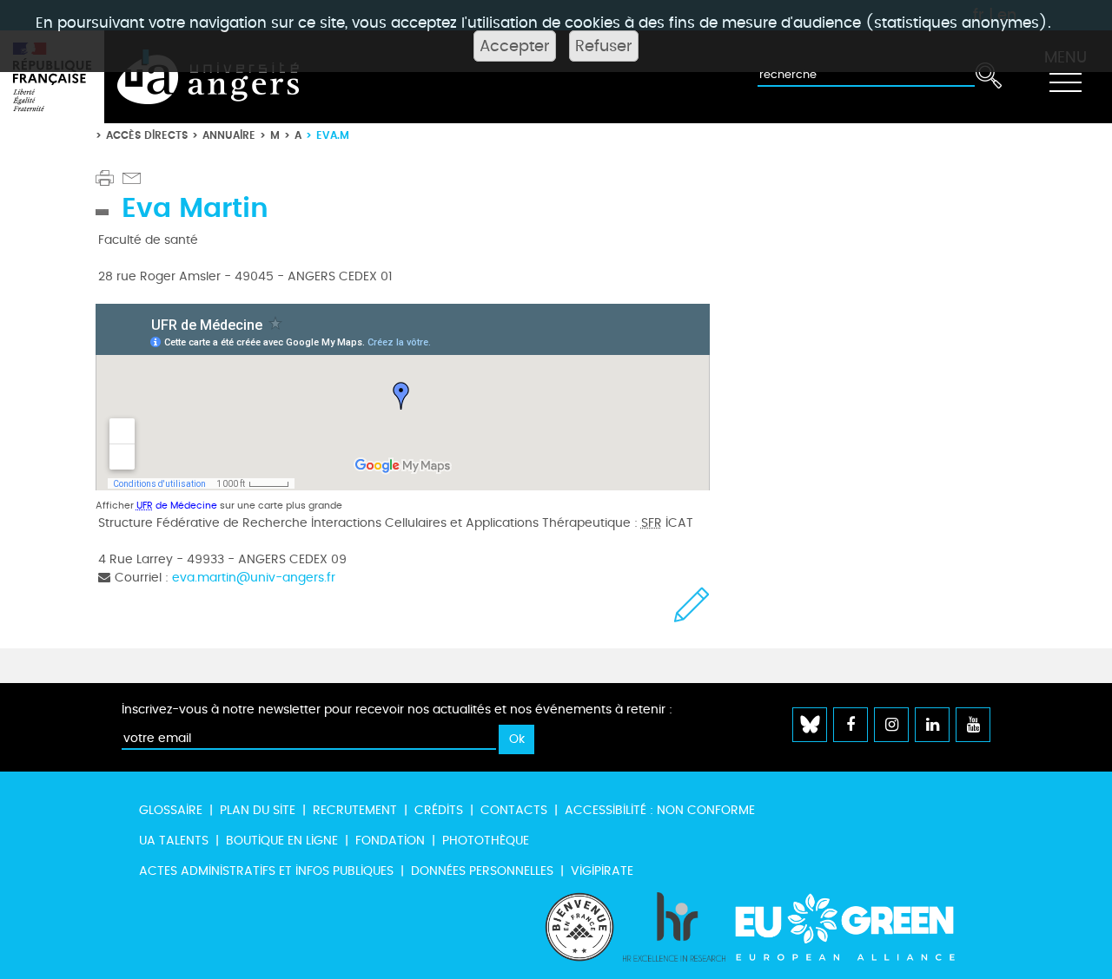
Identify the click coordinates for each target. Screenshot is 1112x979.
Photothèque (485, 840)
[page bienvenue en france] (579, 927)
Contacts (513, 810)
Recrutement (355, 810)
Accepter (515, 46)
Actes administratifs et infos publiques (266, 871)
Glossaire (170, 810)
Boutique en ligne (282, 840)
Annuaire (228, 135)
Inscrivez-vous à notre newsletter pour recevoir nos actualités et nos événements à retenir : (397, 709)
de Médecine (176, 505)
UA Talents (173, 840)
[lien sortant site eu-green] (860, 927)
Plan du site (257, 810)
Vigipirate (602, 871)
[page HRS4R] (674, 927)
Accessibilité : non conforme (660, 810)
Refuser (603, 46)
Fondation (390, 840)
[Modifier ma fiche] (692, 604)
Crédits (438, 810)
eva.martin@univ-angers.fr (253, 577)
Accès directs (147, 135)
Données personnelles (482, 871)
